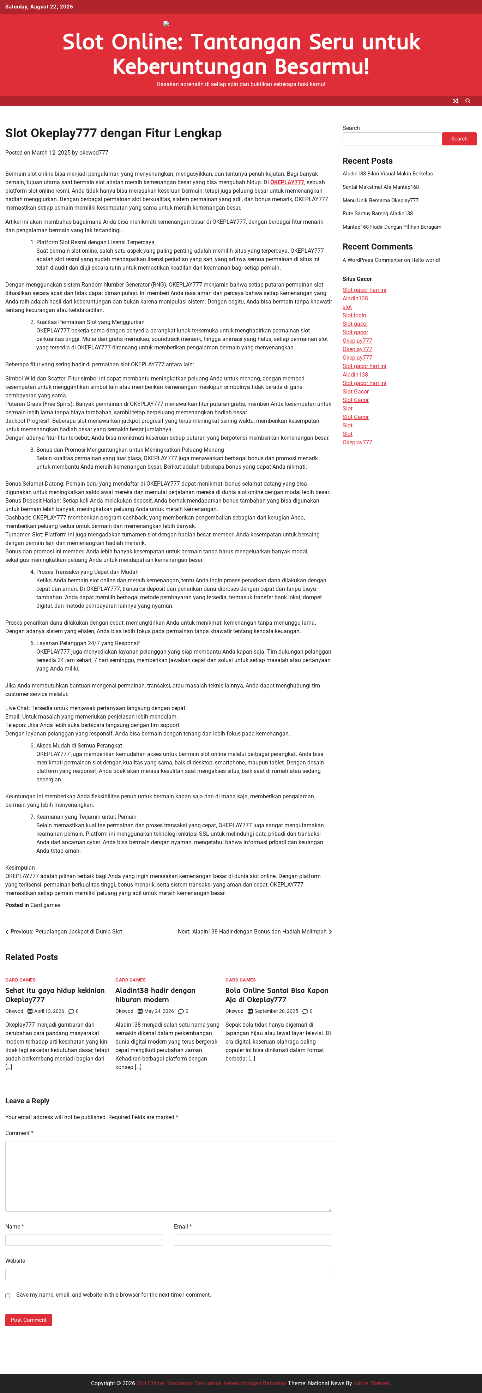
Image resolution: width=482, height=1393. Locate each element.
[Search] (468, 101)
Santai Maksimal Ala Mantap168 (381, 187)
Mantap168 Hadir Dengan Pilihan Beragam (392, 227)
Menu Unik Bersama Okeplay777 (380, 200)
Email (183, 1226)
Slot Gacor (356, 392)
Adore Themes (372, 1383)
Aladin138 (355, 298)
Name (14, 1226)
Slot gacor (355, 324)
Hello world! (425, 260)
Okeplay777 (357, 341)
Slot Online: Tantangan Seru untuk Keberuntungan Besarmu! (241, 53)
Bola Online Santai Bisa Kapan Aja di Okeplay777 (277, 995)
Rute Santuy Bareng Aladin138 (378, 214)
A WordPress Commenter (373, 260)
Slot (348, 409)
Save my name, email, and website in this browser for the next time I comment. (113, 1294)
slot (347, 307)
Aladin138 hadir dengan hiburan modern (155, 995)
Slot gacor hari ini (364, 290)
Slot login (354, 315)
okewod (14, 1011)
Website (15, 1260)
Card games (45, 905)
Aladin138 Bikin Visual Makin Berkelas (388, 173)
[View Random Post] (455, 101)
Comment (19, 1133)
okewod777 (93, 152)
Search (351, 128)
